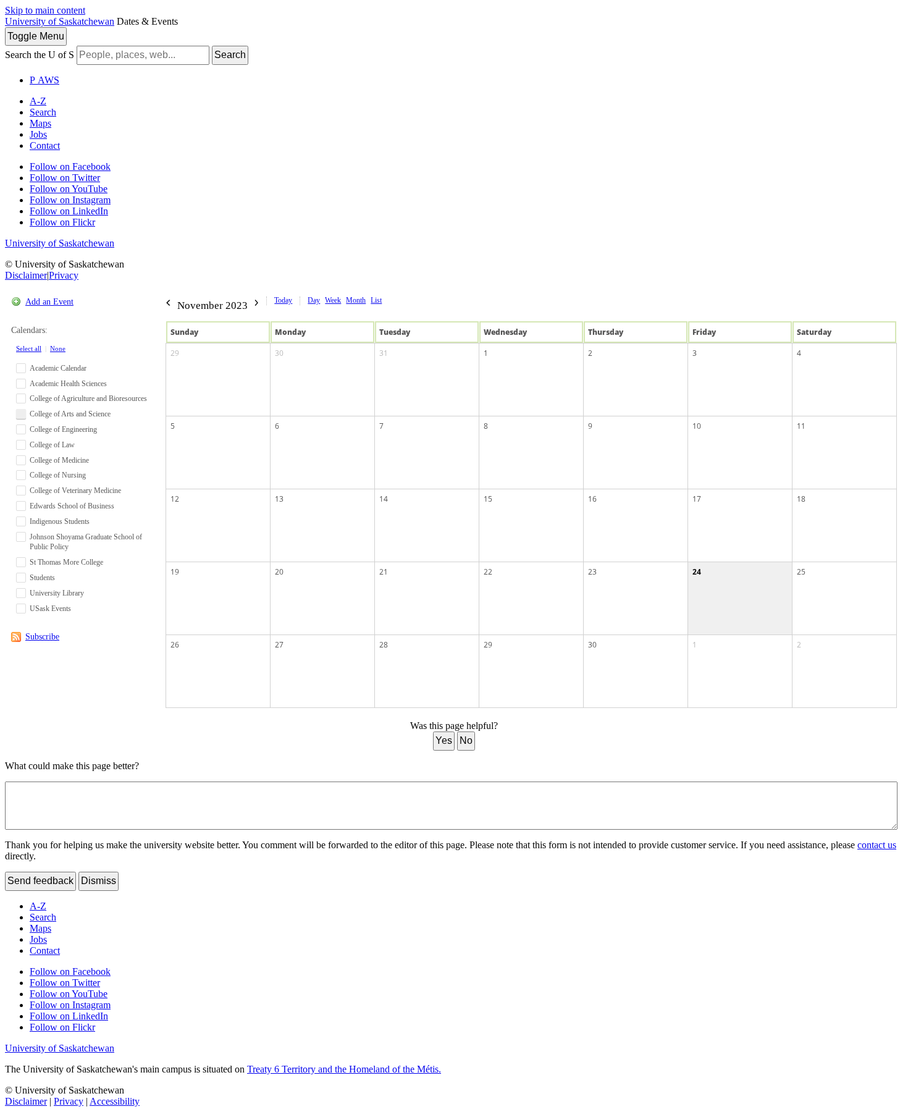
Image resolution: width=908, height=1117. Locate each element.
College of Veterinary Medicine (75, 490)
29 (174, 353)
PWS (44, 80)
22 (488, 572)
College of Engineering (63, 429)
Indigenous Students (60, 521)
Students (42, 577)
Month (356, 300)
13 (279, 499)
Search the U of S (39, 54)
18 (801, 499)
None (57, 348)
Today (283, 300)
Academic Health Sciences (68, 383)
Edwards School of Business (72, 506)
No (466, 740)
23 (592, 572)
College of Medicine (59, 460)
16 (592, 499)
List (376, 300)
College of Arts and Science (70, 414)
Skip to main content (45, 10)
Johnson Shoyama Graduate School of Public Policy (86, 542)
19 (174, 572)
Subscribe (42, 636)
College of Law (52, 444)
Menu (35, 36)
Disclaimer (26, 275)
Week (333, 300)
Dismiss (98, 880)
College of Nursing (58, 475)
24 (696, 572)
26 (174, 644)
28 (383, 644)
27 (279, 644)
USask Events (50, 608)
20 (279, 572)
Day (314, 300)
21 (383, 572)
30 (279, 353)
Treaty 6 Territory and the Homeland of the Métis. (344, 1069)
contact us (876, 845)
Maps (40, 123)
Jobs (38, 134)
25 (801, 572)
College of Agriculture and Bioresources (88, 398)
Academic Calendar (58, 368)
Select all (28, 348)
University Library (57, 593)
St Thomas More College (66, 562)
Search (230, 54)
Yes (443, 740)
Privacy (63, 275)
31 (383, 353)
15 (488, 499)
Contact (45, 145)
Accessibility (115, 1101)
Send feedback (40, 880)
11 (801, 426)
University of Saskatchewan (59, 21)
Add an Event (49, 301)
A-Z (38, 101)
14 (383, 499)
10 (696, 426)
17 (696, 499)
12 (174, 499)
